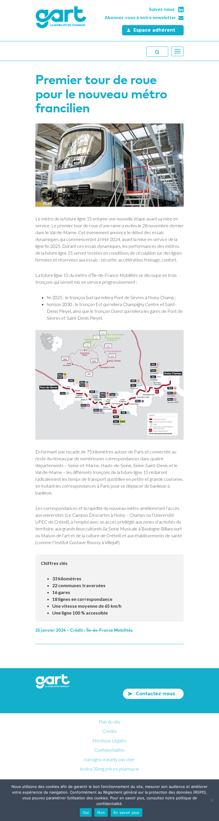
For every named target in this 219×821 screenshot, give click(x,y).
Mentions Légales (109, 740)
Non (101, 812)
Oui (86, 812)
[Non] (212, 800)
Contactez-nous (155, 693)
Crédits (109, 731)
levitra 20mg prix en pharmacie (109, 768)
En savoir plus (126, 812)
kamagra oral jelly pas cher (109, 759)
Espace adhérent (154, 30)
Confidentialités (109, 750)
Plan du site (110, 721)
